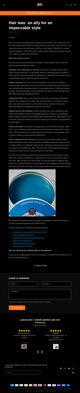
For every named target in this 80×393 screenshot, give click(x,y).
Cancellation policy (51, 390)
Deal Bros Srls (17, 388)
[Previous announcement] (4, 13)
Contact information (39, 390)
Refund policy (37, 388)
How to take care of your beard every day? (28, 238)
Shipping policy (68, 388)
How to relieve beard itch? (22, 240)
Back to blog (41, 266)
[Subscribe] (38, 372)
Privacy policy (47, 388)
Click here (40, 216)
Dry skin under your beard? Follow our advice (30, 232)
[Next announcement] (76, 13)
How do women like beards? (23, 235)
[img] (40, 322)
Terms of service (57, 388)
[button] (4, 5)
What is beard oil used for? (23, 246)
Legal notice (28, 390)
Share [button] (13, 37)
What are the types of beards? (24, 243)
